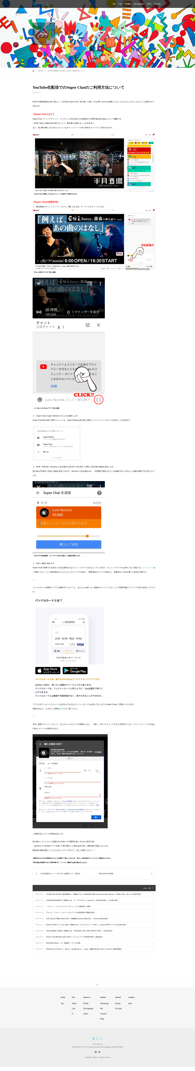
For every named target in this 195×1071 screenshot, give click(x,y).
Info (114, 4)
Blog (102, 1019)
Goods (118, 1003)
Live (120, 4)
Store (149, 4)
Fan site (157, 4)
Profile (127, 4)
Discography (139, 4)
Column (103, 1014)
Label (85, 1014)
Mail (130, 1003)
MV (101, 1009)
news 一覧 (147, 888)
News (74, 1003)
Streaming (104, 1003)
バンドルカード (147, 568)
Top (62, 1003)
